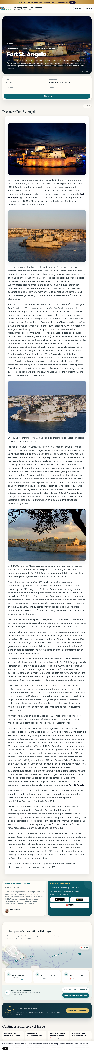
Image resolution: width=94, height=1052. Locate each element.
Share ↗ (87, 106)
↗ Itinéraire (47, 96)
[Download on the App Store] (59, 899)
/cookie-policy (81, 1043)
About (89, 8)
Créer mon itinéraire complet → (75, 995)
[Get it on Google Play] (79, 899)
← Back (10, 43)
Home (78, 8)
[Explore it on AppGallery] (69, 905)
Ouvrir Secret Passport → (77, 1011)
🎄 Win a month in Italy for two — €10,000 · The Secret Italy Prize (46, 2)
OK (5, 1048)
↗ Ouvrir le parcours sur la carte (75, 990)
